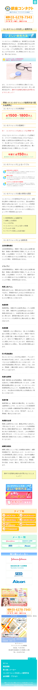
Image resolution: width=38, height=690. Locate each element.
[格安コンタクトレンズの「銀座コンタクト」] (19, 10)
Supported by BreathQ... (19, 685)
